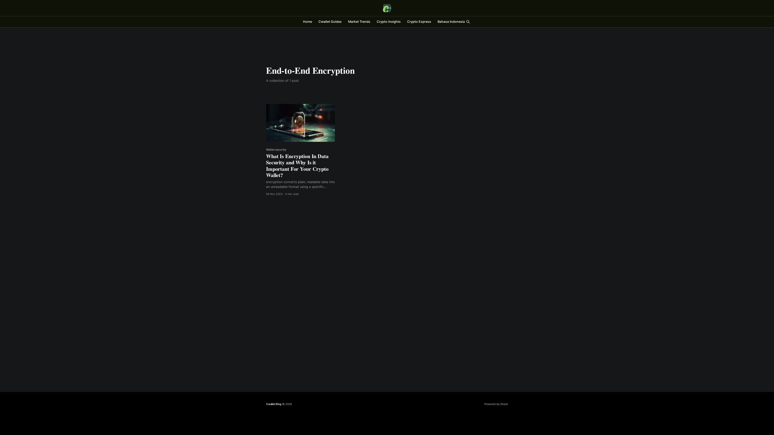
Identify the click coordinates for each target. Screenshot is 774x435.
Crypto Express (419, 22)
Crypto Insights (389, 22)
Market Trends (359, 22)
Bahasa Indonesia (451, 22)
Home (307, 22)
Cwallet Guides (330, 22)
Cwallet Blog (273, 404)
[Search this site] (468, 22)
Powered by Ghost (496, 404)
